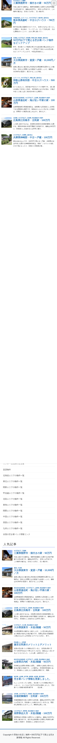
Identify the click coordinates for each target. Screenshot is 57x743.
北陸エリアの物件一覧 (12, 499)
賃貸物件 (7, 469)
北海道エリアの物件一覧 (13, 475)
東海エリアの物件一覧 (12, 505)
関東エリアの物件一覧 (12, 487)
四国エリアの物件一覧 (12, 522)
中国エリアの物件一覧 (12, 516)
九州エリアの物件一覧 (12, 528)
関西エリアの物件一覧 (12, 511)
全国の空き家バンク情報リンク (16, 534)
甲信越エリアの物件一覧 (13, 493)
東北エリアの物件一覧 (12, 481)
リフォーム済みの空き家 (13, 463)
